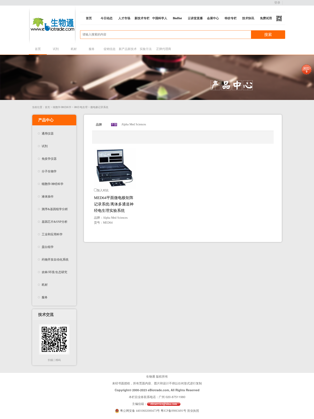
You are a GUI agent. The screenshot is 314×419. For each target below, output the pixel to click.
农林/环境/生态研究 (54, 272)
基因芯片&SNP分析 (54, 221)
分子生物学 (49, 171)
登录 (277, 2)
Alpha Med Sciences (133, 124)
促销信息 (110, 49)
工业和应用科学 (52, 234)
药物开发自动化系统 (55, 259)
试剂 (56, 49)
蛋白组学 (48, 247)
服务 (92, 49)
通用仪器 (48, 133)
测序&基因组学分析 (55, 209)
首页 (89, 18)
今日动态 (107, 18)
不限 (114, 124)
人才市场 (124, 18)
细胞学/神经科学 (62, 107)
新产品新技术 (127, 49)
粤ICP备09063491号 (173, 410)
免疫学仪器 (49, 158)
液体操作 (48, 196)
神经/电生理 (81, 107)
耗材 (74, 49)
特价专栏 (231, 18)
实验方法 (146, 49)
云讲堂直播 (195, 18)
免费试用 (266, 18)
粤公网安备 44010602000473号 (140, 410)
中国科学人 (159, 18)
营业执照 (193, 410)
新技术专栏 (142, 18)
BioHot (177, 18)
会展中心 (213, 18)
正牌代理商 (163, 49)
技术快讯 (248, 18)
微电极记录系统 (99, 107)
